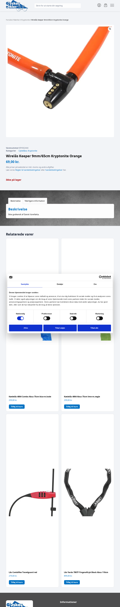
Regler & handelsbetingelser (28, 170)
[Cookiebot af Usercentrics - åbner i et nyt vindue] (100, 277)
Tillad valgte (60, 328)
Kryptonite (25, 20)
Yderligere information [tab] (35, 201)
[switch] (46, 318)
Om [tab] (95, 284)
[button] (110, 29)
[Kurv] (105, 5)
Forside (9, 20)
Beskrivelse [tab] (16, 201)
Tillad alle (94, 328)
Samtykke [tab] (25, 284)
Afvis (26, 328)
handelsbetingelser (53, 170)
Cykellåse (23, 150)
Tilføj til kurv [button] (17, 406)
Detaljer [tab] (60, 284)
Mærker (16, 20)
